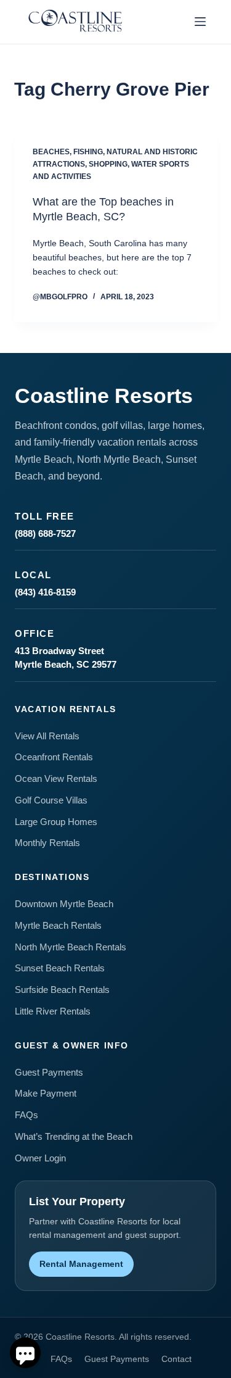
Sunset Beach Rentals (60, 968)
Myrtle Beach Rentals (58, 925)
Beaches (51, 151)
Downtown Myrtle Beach (64, 904)
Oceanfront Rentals (54, 757)
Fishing (88, 151)
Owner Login (40, 1158)
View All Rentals (47, 736)
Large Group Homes (56, 821)
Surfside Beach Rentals (62, 989)
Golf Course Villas (51, 800)
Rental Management (81, 1264)
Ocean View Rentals (56, 778)
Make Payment (45, 1093)
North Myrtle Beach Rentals (70, 947)
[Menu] (200, 21)
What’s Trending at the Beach (73, 1136)
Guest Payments (49, 1072)
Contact (176, 1359)
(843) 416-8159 (45, 592)
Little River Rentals (53, 1011)
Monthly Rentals (47, 842)
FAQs (26, 1115)
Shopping (108, 164)
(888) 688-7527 (45, 533)
